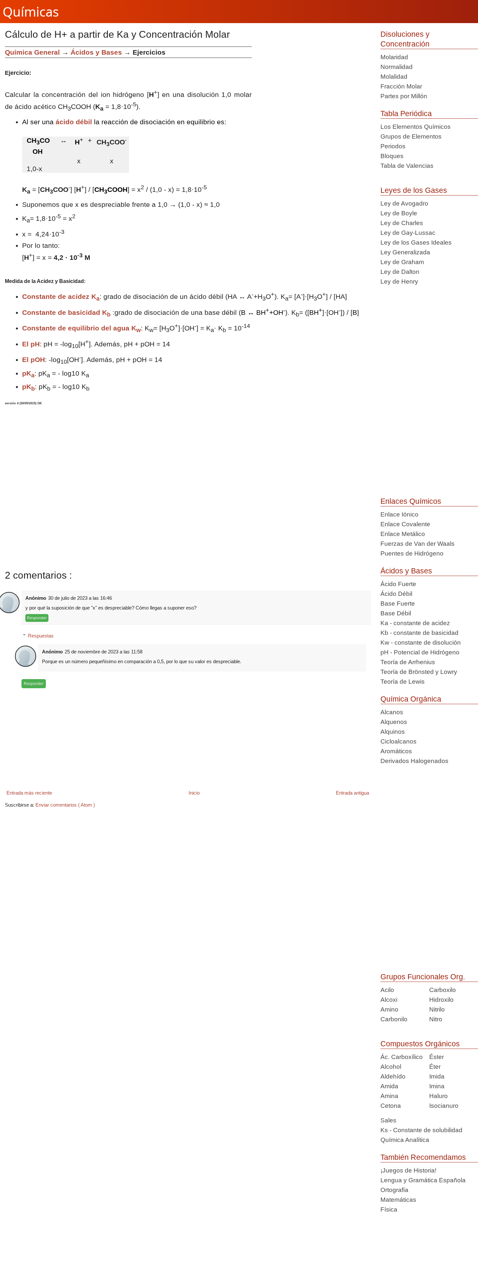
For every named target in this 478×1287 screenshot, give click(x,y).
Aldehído (392, 1076)
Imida (437, 1076)
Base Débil (395, 613)
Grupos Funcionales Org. (422, 976)
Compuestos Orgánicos (420, 1043)
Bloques (392, 156)
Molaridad (394, 57)
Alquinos (392, 731)
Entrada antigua (352, 793)
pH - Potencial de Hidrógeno (419, 652)
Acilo (387, 989)
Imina (437, 1086)
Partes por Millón (403, 96)
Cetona (390, 1105)
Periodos (392, 146)
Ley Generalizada (405, 252)
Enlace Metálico (402, 533)
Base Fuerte (397, 603)
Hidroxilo (441, 999)
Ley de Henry (399, 281)
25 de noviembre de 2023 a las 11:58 (103, 651)
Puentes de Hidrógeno (412, 553)
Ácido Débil (396, 593)
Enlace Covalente (405, 524)
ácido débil (74, 122)
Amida (389, 1086)
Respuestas (41, 635)
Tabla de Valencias (406, 165)
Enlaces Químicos (410, 501)
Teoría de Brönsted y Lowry (418, 671)
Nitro (435, 1019)
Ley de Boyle (398, 213)
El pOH (33, 359)
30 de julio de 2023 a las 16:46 (80, 598)
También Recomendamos (423, 1157)
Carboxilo (442, 989)
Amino (389, 1009)
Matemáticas (398, 1199)
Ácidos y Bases (406, 571)
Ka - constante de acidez (415, 623)
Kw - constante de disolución (420, 642)
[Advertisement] (314, 92)
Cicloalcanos (398, 741)
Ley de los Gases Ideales (416, 242)
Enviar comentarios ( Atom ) (65, 805)
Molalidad (393, 76)
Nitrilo (437, 1009)
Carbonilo (393, 1019)
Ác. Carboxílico (401, 1056)
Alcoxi (388, 999)
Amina (389, 1096)
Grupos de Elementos (411, 136)
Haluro (438, 1096)
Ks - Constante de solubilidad (421, 1130)
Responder (37, 618)
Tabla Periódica (406, 113)
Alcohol (390, 1066)
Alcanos (391, 712)
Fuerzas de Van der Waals (417, 543)
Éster (436, 1056)
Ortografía (394, 1189)
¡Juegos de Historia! (408, 1170)
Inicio (194, 793)
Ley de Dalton (399, 271)
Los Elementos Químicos (415, 126)
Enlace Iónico (399, 514)
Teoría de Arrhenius (407, 662)
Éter (435, 1066)
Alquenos (393, 721)
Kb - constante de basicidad (419, 632)
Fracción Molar (401, 86)
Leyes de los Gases (413, 190)
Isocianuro (443, 1105)
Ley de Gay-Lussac (407, 232)
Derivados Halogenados (414, 760)
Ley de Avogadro (404, 203)
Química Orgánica (410, 699)
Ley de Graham (402, 262)
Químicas (31, 11)
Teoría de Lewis (402, 681)
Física (388, 1209)
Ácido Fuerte (398, 584)
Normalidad (396, 66)
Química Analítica (404, 1139)
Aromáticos (396, 751)
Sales (388, 1120)
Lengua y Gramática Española (423, 1180)
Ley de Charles (401, 223)
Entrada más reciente (29, 793)
